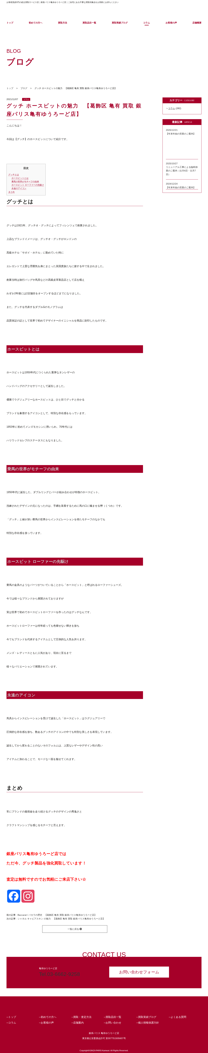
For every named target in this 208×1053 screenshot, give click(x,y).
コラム (146, 22)
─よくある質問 (177, 1017)
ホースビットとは (20, 178)
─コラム (11, 1022)
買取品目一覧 (89, 22)
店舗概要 (197, 22)
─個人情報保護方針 (147, 1022)
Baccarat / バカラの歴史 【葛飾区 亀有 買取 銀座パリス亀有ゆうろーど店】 (57, 915)
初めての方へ (35, 22)
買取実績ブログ (120, 22)
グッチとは (13, 174)
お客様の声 (171, 22)
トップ (9, 22)
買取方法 (62, 22)
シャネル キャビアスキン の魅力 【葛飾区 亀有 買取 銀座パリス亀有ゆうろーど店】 (61, 918)
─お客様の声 (46, 1022)
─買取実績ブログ (146, 1017)
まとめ (11, 192)
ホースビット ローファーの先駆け (28, 185)
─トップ (11, 1017)
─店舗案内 (78, 1022)
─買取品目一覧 (112, 1017)
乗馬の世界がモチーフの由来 (25, 181)
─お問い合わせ (112, 1022)
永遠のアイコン (19, 188)
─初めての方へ (47, 1017)
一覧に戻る (74, 929)
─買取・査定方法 (81, 1017)
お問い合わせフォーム (139, 972)
